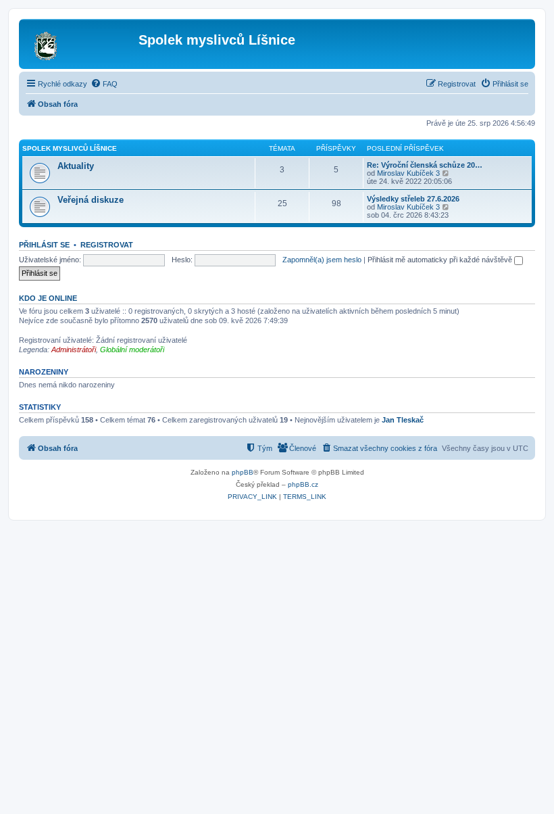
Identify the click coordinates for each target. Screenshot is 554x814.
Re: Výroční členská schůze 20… (424, 165)
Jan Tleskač (403, 420)
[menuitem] (104, 84)
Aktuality (75, 166)
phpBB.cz (303, 484)
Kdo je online (48, 298)
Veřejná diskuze (90, 200)
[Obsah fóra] (80, 44)
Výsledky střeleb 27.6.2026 (413, 199)
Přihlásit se (44, 245)
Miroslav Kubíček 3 (408, 173)
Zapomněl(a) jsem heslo (321, 260)
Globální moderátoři (132, 349)
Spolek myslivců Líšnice (69, 148)
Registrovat (106, 245)
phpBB (242, 472)
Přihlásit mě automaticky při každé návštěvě (441, 260)
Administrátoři (73, 349)
